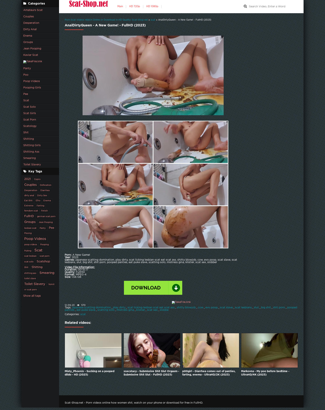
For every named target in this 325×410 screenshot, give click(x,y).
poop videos (30, 245)
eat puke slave (86, 310)
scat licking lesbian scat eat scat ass (151, 307)
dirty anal (29, 196)
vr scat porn (30, 290)
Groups (28, 42)
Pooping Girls (32, 88)
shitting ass (30, 273)
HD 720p (134, 6)
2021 (27, 179)
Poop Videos (31, 81)
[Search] (245, 6)
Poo (25, 75)
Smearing (29, 158)
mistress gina (125, 310)
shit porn (279, 307)
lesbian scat (30, 228)
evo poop (211, 307)
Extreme (28, 206)
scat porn (44, 256)
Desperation (31, 23)
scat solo (28, 262)
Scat (26, 100)
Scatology (29, 126)
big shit (266, 307)
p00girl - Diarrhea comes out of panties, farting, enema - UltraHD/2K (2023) (208, 373)
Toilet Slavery (32, 165)
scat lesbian (30, 256)
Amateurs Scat (33, 10)
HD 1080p (152, 6)
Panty (27, 68)
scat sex (152, 310)
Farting (40, 206)
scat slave (226, 307)
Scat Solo (29, 107)
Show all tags (32, 296)
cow (200, 307)
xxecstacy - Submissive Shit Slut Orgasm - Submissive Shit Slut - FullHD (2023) (151, 373)
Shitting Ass (31, 152)
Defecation (45, 185)
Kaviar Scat (30, 55)
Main (120, 6)
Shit (26, 132)
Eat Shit (28, 201)
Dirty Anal (30, 29)
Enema (27, 36)
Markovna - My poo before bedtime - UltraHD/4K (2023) (265, 373)
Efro (38, 201)
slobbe (164, 310)
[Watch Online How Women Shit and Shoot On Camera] (88, 6)
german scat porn (46, 216)
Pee (25, 94)
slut (256, 307)
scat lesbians (243, 307)
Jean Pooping (32, 49)
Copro (37, 179)
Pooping (44, 245)
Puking (27, 251)
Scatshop (43, 261)
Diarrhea (44, 190)
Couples (28, 16)
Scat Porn (29, 120)
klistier (140, 310)
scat (83, 314)
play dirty (119, 307)
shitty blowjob (186, 307)
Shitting (28, 139)
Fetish (44, 211)
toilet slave (30, 278)
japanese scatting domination (91, 307)
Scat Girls (29, 113)
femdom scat (31, 211)
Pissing (28, 233)
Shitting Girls (32, 145)
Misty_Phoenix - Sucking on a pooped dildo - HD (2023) (89, 373)
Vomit (51, 284)
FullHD (29, 216)
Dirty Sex (42, 196)
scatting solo (105, 310)
